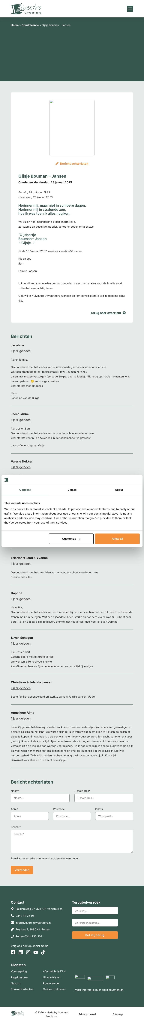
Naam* (15, 790)
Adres (14, 809)
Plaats (99, 809)
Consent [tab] (25, 490)
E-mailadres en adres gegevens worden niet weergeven (45, 858)
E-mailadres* (82, 790)
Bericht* (16, 827)
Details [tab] (72, 490)
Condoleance (30, 25)
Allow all (117, 538)
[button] (130, 9)
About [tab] (119, 490)
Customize (69, 538)
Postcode (59, 809)
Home (15, 25)
